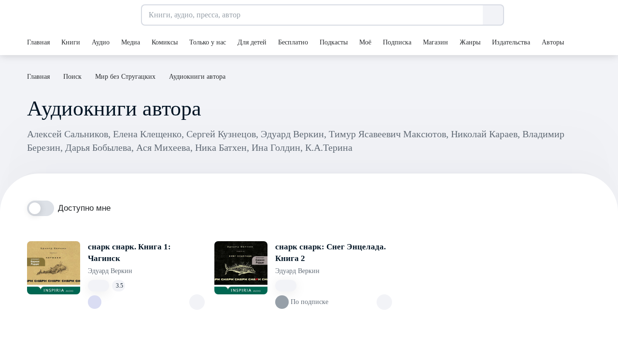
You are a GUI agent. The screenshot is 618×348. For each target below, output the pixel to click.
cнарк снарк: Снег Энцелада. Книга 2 (330, 252)
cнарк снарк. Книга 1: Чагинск (129, 252)
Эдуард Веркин (110, 271)
